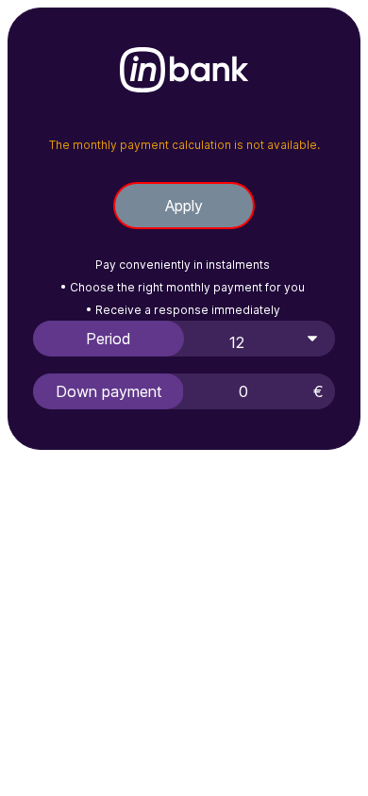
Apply (184, 205)
